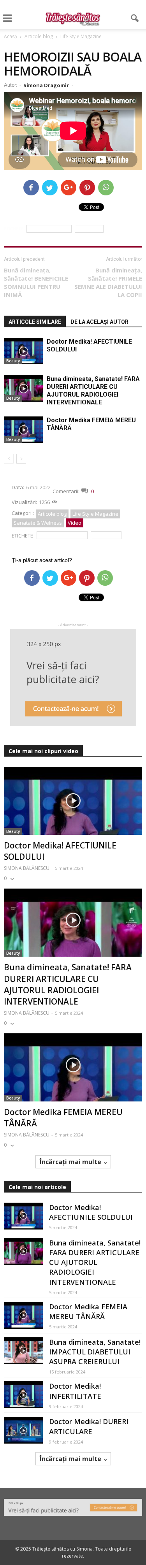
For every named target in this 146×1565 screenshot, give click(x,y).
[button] (135, 18)
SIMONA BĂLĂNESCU (26, 868)
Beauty (13, 361)
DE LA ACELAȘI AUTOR (99, 322)
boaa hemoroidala (49, 229)
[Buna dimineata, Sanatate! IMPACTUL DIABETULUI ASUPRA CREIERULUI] (23, 1350)
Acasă (10, 36)
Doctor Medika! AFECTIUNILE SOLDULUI (91, 1212)
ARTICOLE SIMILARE (35, 322)
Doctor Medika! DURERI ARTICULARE (88, 1426)
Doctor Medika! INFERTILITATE (75, 1390)
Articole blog (52, 513)
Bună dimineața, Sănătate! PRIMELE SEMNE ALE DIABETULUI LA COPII (108, 282)
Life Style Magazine (95, 513)
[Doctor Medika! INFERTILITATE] (23, 1394)
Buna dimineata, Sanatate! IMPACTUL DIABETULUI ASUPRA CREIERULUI (95, 1351)
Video (74, 522)
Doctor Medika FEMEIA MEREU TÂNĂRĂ (88, 1311)
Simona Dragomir (46, 85)
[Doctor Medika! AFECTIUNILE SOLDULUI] (23, 351)
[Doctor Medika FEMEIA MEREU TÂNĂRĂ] (23, 429)
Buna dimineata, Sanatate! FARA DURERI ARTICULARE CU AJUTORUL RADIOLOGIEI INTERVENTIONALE (93, 390)
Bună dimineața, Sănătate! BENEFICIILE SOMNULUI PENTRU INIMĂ (36, 282)
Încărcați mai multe (70, 1162)
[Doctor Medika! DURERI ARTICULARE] (23, 1430)
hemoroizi (89, 229)
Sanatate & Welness (38, 522)
